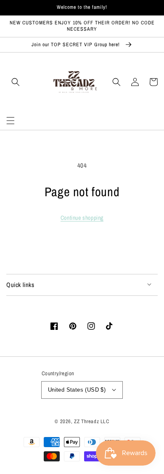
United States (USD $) (77, 390)
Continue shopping (82, 217)
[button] (10, 120)
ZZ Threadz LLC (91, 421)
